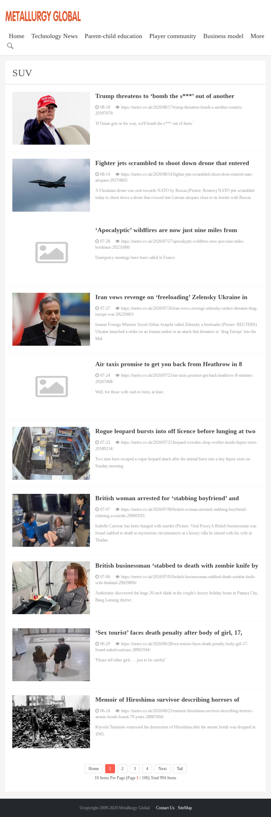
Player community (172, 36)
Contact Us (165, 807)
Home (16, 36)
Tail (180, 768)
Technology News (54, 36)
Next (162, 768)
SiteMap (185, 807)
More (257, 36)
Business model (223, 36)
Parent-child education (113, 36)
